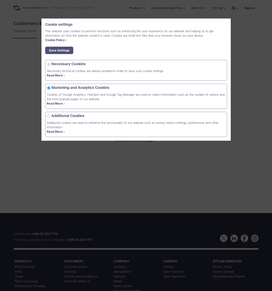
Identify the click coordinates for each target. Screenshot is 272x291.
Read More (55, 75)
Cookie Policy (55, 40)
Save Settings (59, 50)
